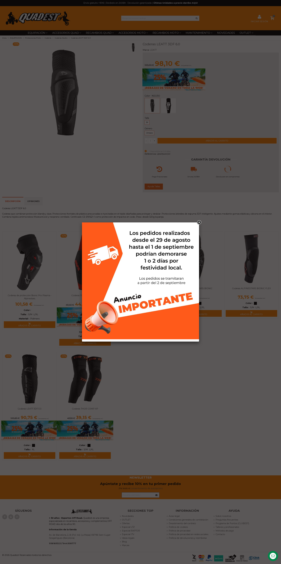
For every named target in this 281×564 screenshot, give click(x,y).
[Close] (199, 222)
